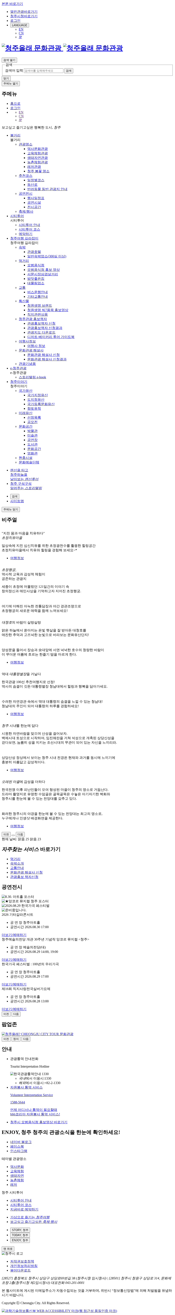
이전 (6, 834)
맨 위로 (8, 1248)
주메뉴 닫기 (10, 509)
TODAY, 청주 (20, 1235)
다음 (20, 834)
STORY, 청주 (20, 1230)
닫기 (6, 78)
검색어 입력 (14, 70)
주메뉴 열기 (10, 83)
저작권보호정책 (22, 1261)
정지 (16, 1039)
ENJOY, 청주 (20, 1240)
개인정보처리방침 (24, 1266)
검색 (68, 70)
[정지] (13, 835)
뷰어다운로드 (20, 1270)
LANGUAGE (19, 25)
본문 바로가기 (12, 4)
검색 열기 (9, 60)
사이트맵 (17, 501)
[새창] (59, 1311)
